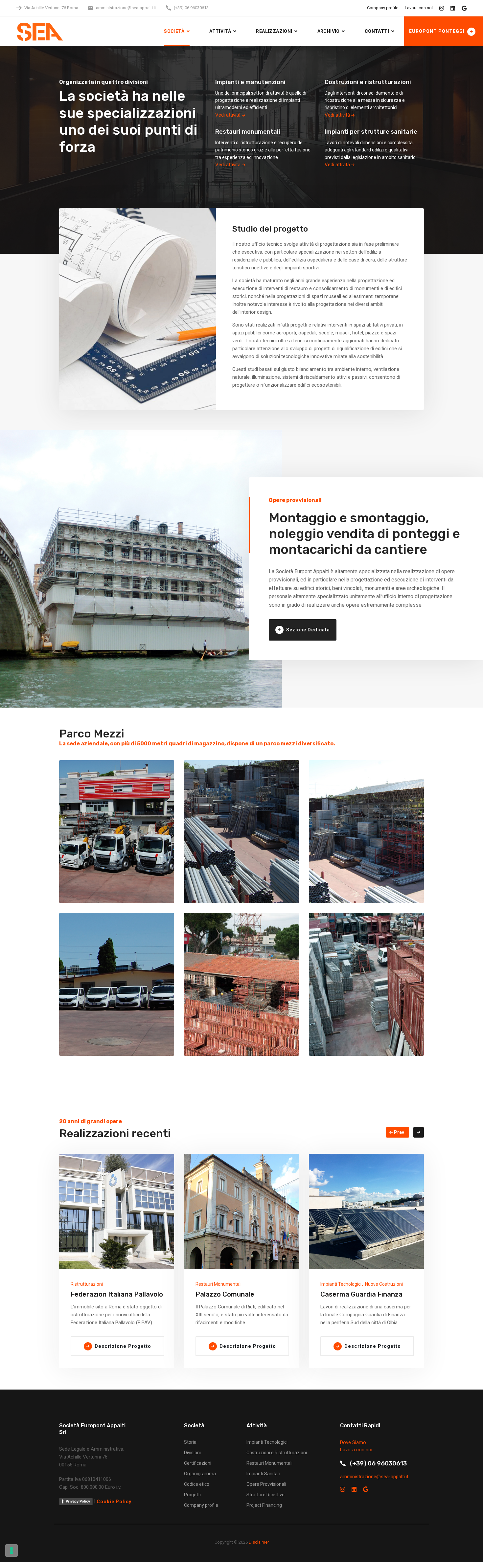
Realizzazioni (274, 31)
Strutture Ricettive (265, 1494)
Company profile (382, 7)
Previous (397, 1132)
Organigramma (200, 1473)
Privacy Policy (78, 1501)
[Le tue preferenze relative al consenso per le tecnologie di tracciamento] (11, 1550)
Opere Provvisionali (266, 1484)
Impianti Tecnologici (340, 1284)
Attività (220, 31)
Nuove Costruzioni (384, 1284)
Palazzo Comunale (225, 1294)
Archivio (328, 31)
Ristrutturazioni (87, 1284)
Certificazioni (197, 1463)
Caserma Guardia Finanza (361, 1294)
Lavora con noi (419, 7)
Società (174, 31)
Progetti (192, 1494)
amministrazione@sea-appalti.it (126, 7)
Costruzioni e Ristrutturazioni (276, 1452)
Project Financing (264, 1505)
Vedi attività (228, 115)
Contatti (377, 31)
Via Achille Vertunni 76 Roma (51, 7)
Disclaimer (259, 1542)
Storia (190, 1442)
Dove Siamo (353, 1442)
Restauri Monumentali (219, 1284)
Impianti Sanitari (263, 1473)
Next (418, 1132)
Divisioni (192, 1452)
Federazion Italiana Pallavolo (117, 1294)
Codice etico (196, 1484)
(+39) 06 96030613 (191, 7)
